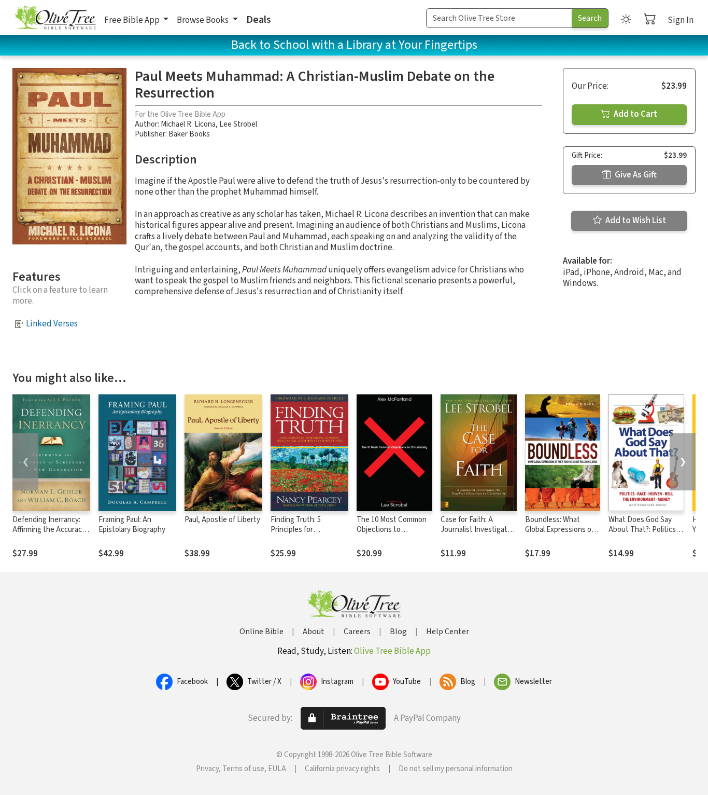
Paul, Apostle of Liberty (222, 519)
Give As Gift (635, 175)
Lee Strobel (238, 124)
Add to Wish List (635, 220)
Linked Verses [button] (52, 324)
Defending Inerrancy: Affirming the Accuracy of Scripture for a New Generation (49, 534)
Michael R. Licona (188, 124)
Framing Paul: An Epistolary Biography (131, 524)
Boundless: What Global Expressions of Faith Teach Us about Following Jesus (559, 534)
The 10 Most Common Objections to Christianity (392, 529)
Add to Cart (634, 114)
